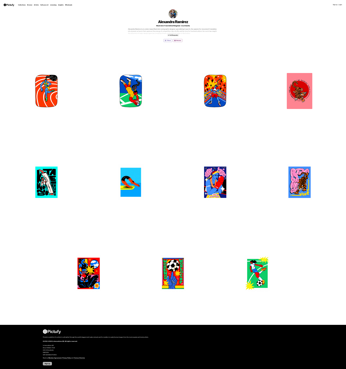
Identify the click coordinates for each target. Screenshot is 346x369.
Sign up (335, 4)
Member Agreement (55, 358)
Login (340, 4)
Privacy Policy (66, 358)
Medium (178, 40)
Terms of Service (79, 358)
